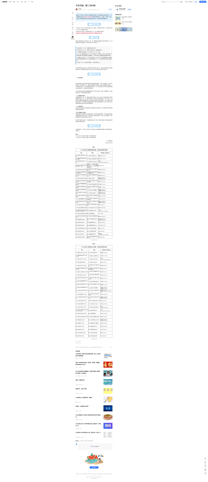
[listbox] (94, 394)
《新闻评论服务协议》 (90, 440)
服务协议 (85, 473)
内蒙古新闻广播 (78, 384)
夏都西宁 (77, 402)
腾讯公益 (102, 473)
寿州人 (77, 367)
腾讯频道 (109, 473)
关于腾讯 (77, 473)
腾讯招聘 (98, 473)
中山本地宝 (77, 428)
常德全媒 (77, 419)
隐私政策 (88, 473)
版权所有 (95, 478)
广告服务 (95, 473)
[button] (129, 9)
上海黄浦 (77, 393)
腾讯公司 (92, 478)
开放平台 (92, 473)
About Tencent (81, 473)
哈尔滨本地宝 (78, 437)
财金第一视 (77, 358)
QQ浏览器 (105, 473)
